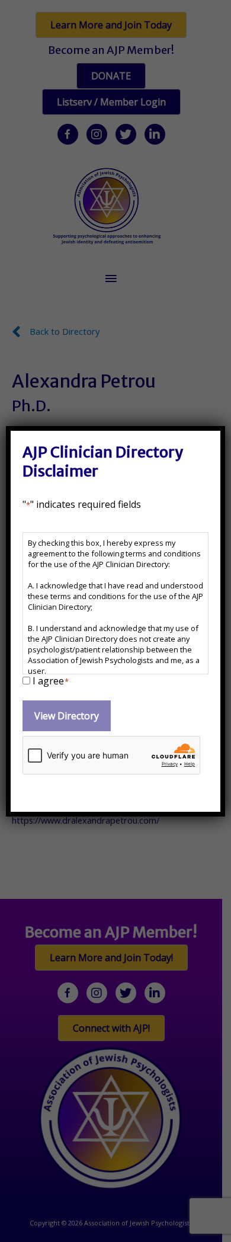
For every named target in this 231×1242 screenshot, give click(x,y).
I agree (51, 680)
